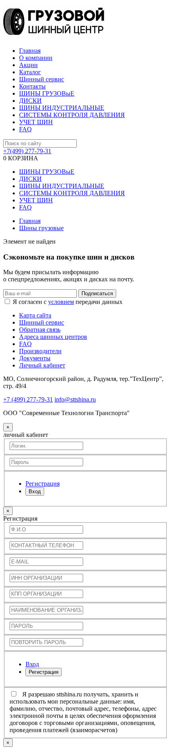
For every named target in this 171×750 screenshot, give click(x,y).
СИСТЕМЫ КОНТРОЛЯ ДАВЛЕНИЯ (72, 115)
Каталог (30, 72)
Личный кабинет (42, 365)
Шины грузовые (41, 228)
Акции (28, 65)
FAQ (25, 129)
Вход (35, 491)
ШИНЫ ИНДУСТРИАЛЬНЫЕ (61, 107)
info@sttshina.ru (75, 399)
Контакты (32, 86)
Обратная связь (39, 329)
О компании (35, 57)
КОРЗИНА (20, 158)
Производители (40, 351)
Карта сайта (35, 315)
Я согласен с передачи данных (67, 301)
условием (61, 301)
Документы (35, 358)
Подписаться (97, 293)
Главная (30, 50)
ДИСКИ (30, 100)
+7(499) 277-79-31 (27, 151)
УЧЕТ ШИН (36, 122)
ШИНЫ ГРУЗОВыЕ (46, 93)
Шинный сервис (41, 79)
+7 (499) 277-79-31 (28, 399)
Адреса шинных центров (53, 336)
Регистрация (43, 672)
